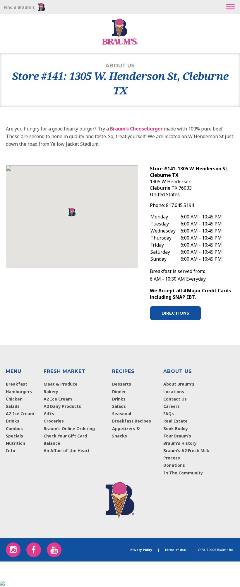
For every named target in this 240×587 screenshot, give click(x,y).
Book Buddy (175, 428)
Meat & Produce (61, 384)
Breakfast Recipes (131, 421)
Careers (171, 406)
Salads (13, 406)
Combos (14, 428)
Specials (14, 436)
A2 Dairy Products (62, 406)
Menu (13, 371)
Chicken (14, 399)
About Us (177, 371)
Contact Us (175, 399)
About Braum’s (178, 384)
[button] (230, 7)
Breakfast (16, 384)
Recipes (123, 371)
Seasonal (121, 413)
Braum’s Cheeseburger (136, 128)
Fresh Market (64, 371)
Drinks (12, 421)
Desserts (121, 384)
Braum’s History (180, 443)
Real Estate (175, 421)
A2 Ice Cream (20, 413)
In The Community (183, 473)
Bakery (51, 391)
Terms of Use (175, 550)
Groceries (54, 421)
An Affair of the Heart (67, 450)
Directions (175, 313)
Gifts (49, 413)
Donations (174, 465)
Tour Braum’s (177, 436)
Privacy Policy (141, 550)
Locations (173, 391)
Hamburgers (19, 391)
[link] (119, 498)
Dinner (119, 391)
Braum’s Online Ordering (69, 428)
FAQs (168, 413)
